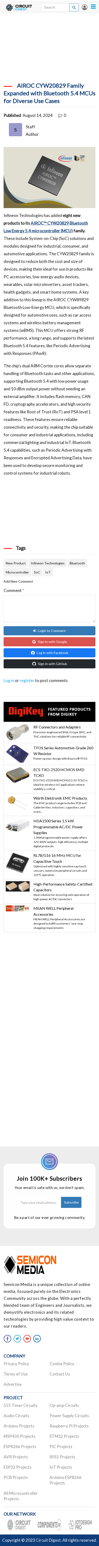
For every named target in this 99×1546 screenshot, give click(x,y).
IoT (48, 572)
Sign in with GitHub (52, 664)
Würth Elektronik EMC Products (60, 798)
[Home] (19, 7)
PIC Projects (61, 1446)
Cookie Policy (62, 1363)
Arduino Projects (19, 1425)
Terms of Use (16, 1373)
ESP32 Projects (17, 1467)
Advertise (13, 1384)
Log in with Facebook (52, 653)
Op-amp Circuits (64, 1405)
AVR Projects (16, 1456)
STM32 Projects (64, 1436)
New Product (16, 563)
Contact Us (60, 1373)
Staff (30, 126)
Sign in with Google (52, 642)
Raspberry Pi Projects (69, 1425)
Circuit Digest (48, 1540)
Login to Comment (52, 631)
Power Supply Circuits (69, 1415)
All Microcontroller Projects (21, 1496)
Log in (84, 7)
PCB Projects (16, 1477)
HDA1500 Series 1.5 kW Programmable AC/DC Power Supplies (58, 826)
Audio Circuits (16, 1415)
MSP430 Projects (19, 1436)
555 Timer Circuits (20, 1405)
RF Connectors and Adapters (57, 727)
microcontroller (17, 572)
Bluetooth (77, 563)
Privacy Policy (16, 1363)
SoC (37, 572)
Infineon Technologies (48, 563)
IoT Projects (61, 1467)
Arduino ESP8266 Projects (65, 1480)
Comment (14, 590)
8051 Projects (62, 1456)
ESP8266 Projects (20, 1446)
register (27, 680)
